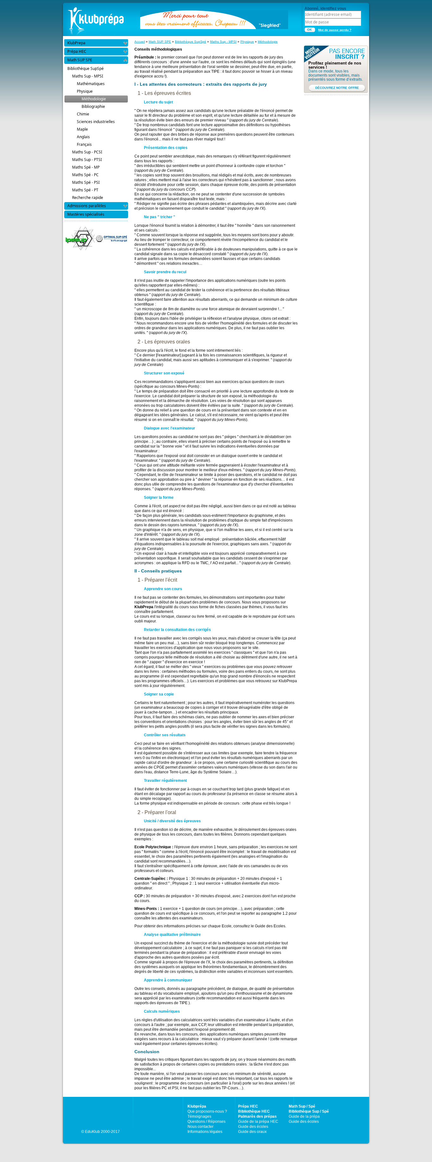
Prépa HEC (248, 1106)
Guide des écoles (253, 1126)
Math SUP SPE (160, 41)
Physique (247, 41)
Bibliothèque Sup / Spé (309, 1111)
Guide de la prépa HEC (258, 1121)
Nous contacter (200, 1126)
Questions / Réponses (206, 1121)
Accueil (139, 41)
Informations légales (205, 1131)
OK (309, 29)
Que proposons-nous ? (207, 1111)
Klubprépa (197, 1106)
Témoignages (199, 1116)
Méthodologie (268, 41)
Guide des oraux (252, 1131)
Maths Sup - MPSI (223, 41)
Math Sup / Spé (302, 1106)
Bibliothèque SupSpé (190, 41)
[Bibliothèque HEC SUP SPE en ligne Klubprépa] (95, 19)
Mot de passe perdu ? (334, 30)
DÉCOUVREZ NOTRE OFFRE (337, 88)
